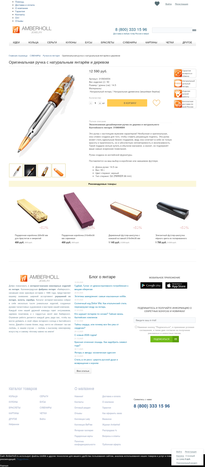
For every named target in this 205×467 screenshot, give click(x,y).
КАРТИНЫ (14, 412)
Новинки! (78, 395)
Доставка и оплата (25, 4)
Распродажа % (109, 430)
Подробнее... (23, 459)
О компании (21, 8)
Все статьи (83, 370)
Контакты (20, 14)
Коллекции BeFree (83, 424)
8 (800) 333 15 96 (131, 29)
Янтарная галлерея (83, 430)
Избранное (14, 423)
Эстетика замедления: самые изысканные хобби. (100, 296)
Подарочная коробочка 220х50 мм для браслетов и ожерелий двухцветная (31, 238)
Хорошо (4, 465)
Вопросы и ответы (111, 435)
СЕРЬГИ (44, 395)
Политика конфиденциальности (84, 443)
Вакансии (106, 418)
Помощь (19, 1)
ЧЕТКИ (43, 412)
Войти (179, 451)
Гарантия (20, 11)
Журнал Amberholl (111, 424)
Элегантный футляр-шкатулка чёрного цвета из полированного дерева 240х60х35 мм (171, 238)
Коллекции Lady (82, 418)
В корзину (130, 103)
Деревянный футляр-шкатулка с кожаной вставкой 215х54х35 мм (124, 237)
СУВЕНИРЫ (46, 407)
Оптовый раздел (82, 407)
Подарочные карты (83, 435)
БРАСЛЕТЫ (14, 407)
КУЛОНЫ (13, 401)
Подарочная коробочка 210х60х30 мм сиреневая (78, 237)
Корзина (180, 455)
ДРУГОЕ (13, 418)
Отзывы (19, 20)
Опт (17, 17)
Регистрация (191, 451)
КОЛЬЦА (13, 395)
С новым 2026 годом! (85, 334)
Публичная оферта (111, 444)
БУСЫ (43, 401)
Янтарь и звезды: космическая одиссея (95, 352)
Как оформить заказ (112, 412)
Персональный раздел (186, 462)
